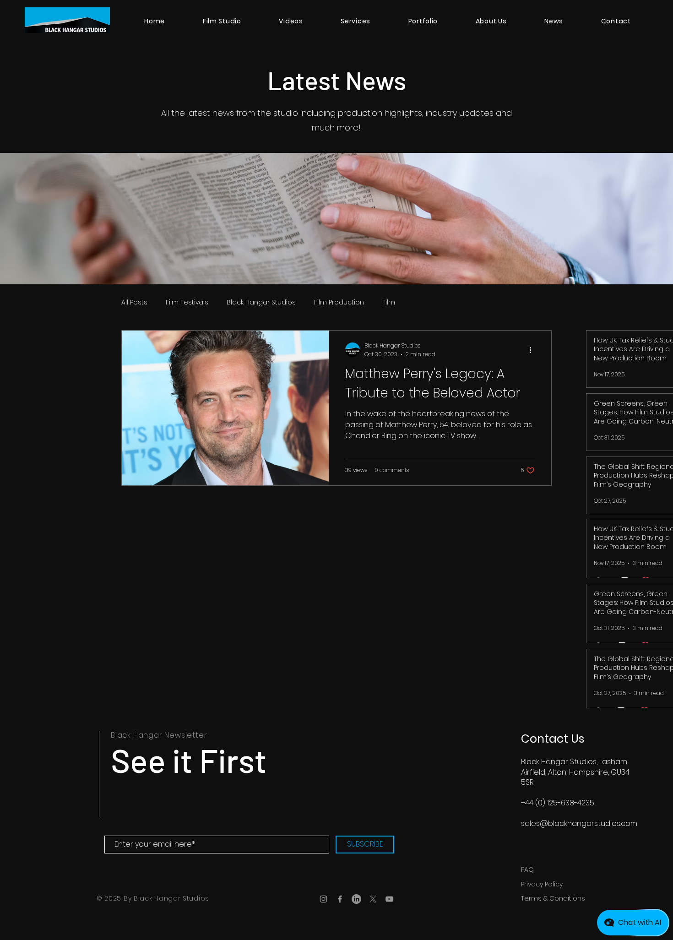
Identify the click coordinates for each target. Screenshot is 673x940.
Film (388, 302)
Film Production (339, 302)
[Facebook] (340, 899)
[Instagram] (323, 899)
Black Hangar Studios (261, 302)
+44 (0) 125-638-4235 (557, 803)
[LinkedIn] (356, 899)
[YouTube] (389, 899)
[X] (373, 899)
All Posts (134, 302)
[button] (355, 21)
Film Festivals (187, 302)
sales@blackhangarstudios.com (579, 823)
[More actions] (533, 349)
